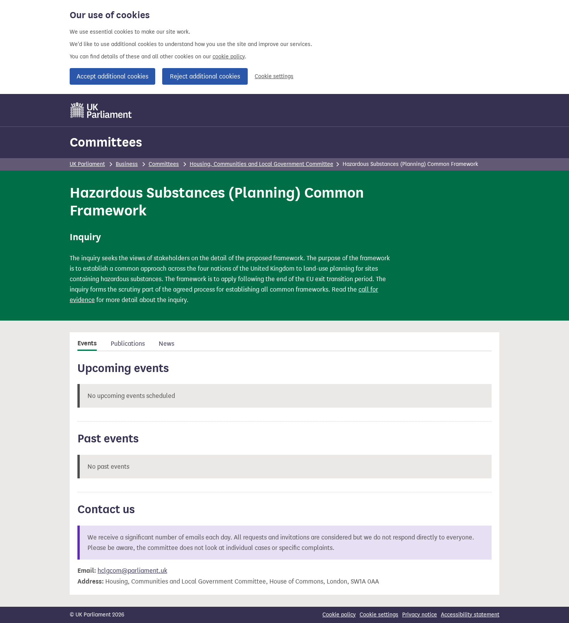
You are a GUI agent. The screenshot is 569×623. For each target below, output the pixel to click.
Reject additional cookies (205, 76)
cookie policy (229, 56)
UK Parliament (87, 164)
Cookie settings (274, 76)
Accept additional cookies (112, 76)
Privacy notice (419, 614)
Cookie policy (339, 614)
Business (127, 164)
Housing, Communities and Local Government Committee (261, 164)
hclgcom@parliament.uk (132, 570)
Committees (106, 142)
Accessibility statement (470, 614)
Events (87, 343)
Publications (128, 343)
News (166, 343)
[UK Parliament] (101, 110)
